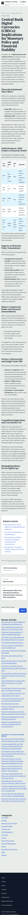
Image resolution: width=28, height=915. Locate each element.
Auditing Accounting (11, 1)
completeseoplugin (14, 914)
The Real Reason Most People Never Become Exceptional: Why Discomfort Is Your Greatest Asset (13, 754)
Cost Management (7, 832)
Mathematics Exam (7, 901)
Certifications (5, 897)
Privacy (3, 882)
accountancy (6, 15)
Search (23, 610)
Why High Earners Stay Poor (10, 704)
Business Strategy (6, 826)
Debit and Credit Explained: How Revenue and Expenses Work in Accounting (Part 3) (11, 724)
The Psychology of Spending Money (12, 642)
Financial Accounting (7, 841)
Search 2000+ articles (8, 607)
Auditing (4, 820)
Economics (4, 835)
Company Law (5, 829)
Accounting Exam (6, 905)
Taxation (4, 855)
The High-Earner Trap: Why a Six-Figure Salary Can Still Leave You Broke (14, 549)
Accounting (4, 817)
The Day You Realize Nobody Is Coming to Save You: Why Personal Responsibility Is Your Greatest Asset (14, 788)
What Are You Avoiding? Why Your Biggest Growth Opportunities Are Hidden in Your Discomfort (11, 768)
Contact (3, 889)
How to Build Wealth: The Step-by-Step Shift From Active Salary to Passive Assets (13, 683)
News (3, 852)
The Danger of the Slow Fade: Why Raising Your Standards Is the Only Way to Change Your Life (13, 776)
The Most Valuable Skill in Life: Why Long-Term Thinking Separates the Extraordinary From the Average (12, 746)
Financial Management (8, 843)
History (3, 846)
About (3, 885)
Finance (24, 560)
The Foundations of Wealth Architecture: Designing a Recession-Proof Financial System (14, 676)
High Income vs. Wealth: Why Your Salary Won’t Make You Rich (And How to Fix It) (13, 668)
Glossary (4, 893)
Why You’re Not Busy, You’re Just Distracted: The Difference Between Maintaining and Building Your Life (12, 761)
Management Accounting (9, 849)
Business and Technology (14, 560)
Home (3, 878)
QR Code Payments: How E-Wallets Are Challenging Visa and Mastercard (15, 527)
